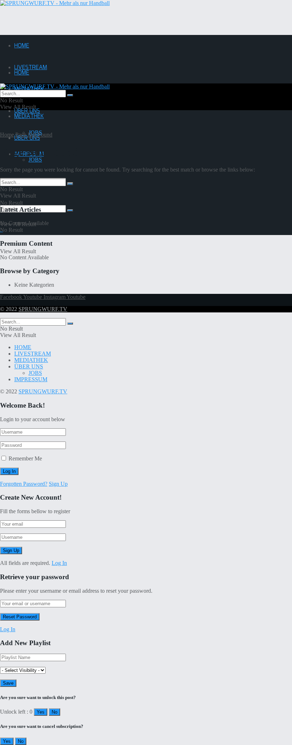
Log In (59, 563)
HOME (21, 45)
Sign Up (58, 484)
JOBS (35, 160)
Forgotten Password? (23, 484)
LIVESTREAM (30, 67)
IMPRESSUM (30, 379)
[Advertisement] (83, 17)
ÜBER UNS (27, 138)
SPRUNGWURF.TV (43, 309)
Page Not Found (33, 135)
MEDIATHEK (29, 116)
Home (7, 135)
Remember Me (25, 458)
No (54, 712)
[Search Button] (70, 210)
